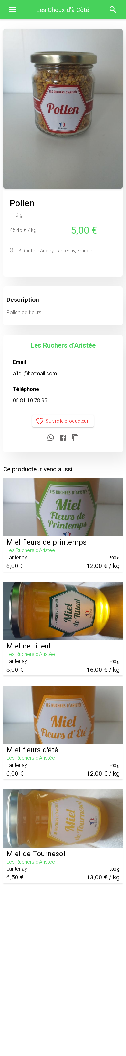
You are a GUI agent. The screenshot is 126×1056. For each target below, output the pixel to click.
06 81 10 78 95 (30, 400)
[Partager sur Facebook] (63, 438)
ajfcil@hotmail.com (35, 373)
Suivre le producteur (67, 421)
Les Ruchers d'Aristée (63, 345)
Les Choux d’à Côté (62, 10)
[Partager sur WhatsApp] (51, 438)
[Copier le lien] (75, 438)
